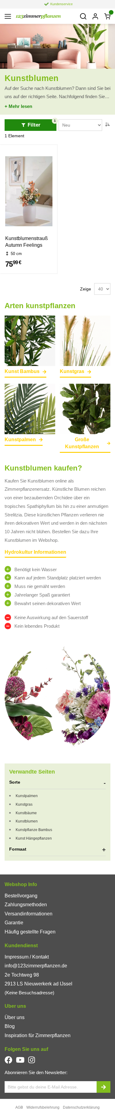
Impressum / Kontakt (27, 956)
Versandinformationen (28, 913)
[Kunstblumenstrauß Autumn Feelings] (28, 192)
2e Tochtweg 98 (22, 974)
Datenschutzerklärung (81, 1107)
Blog (10, 1026)
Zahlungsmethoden (26, 904)
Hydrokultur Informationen (35, 552)
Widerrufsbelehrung (42, 1107)
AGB (19, 1107)
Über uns (15, 1017)
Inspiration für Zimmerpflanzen (38, 1035)
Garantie (14, 922)
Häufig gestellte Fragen (30, 931)
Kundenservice (61, 4)
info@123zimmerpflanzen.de (36, 965)
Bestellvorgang (21, 895)
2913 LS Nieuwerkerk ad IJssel (38, 983)
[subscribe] (103, 1087)
